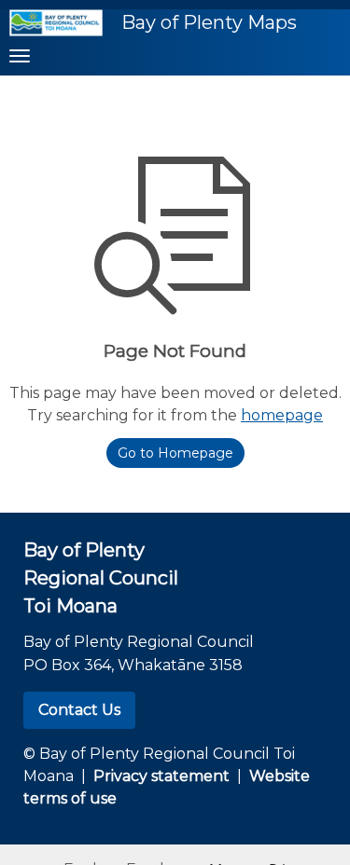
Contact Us (79, 710)
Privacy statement (161, 776)
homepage (282, 415)
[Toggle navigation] (19, 56)
